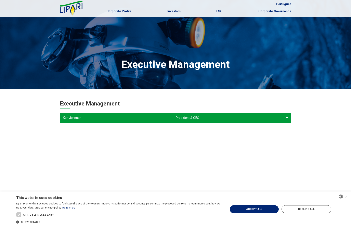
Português (283, 4)
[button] (119, 221)
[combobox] (341, 196)
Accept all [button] (254, 209)
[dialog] (175, 209)
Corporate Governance (274, 11)
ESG (219, 11)
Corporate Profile (118, 11)
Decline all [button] (306, 209)
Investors (174, 11)
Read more (68, 207)
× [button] (346, 196)
